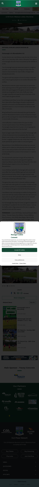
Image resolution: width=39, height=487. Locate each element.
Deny (19, 255)
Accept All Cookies (19, 250)
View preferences (19, 260)
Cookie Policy (15, 263)
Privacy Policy (22, 263)
